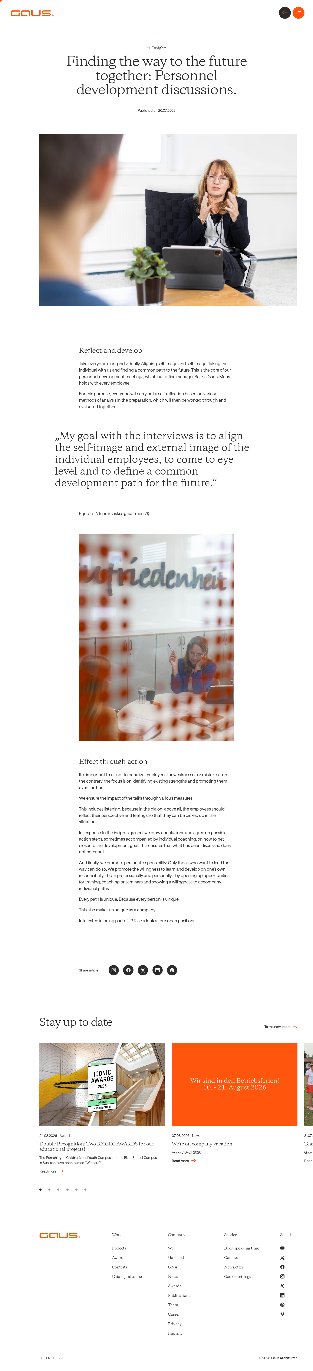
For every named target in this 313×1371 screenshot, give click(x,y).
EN (48, 1358)
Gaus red (176, 1257)
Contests (119, 1267)
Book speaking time (241, 1248)
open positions (181, 920)
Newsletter (233, 1267)
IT (54, 1358)
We (171, 1248)
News (173, 1276)
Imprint (175, 1333)
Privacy (174, 1324)
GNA (172, 1267)
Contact (231, 1257)
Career (174, 1314)
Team (173, 1305)
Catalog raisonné (127, 1276)
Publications (179, 1295)
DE (41, 1358)
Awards (118, 1257)
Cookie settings (237, 1276)
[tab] (40, 1190)
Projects (119, 1248)
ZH (61, 1358)
